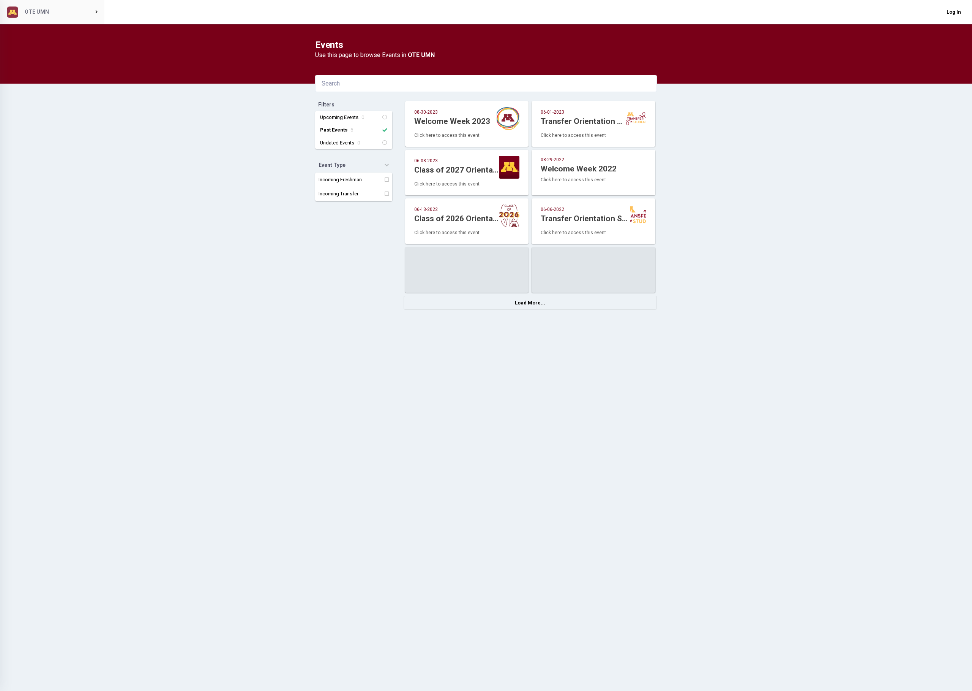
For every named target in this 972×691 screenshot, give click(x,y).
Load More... (530, 303)
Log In (954, 12)
